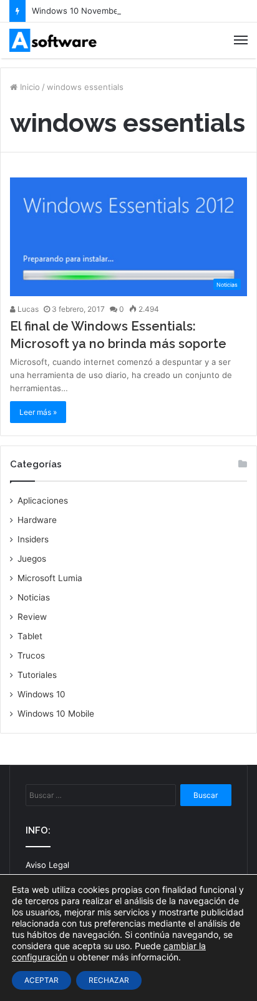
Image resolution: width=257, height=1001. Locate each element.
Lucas (27, 309)
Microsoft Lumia (49, 578)
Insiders (33, 539)
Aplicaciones (42, 500)
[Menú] (241, 40)
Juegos (31, 559)
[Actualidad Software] (53, 40)
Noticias (33, 597)
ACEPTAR (41, 980)
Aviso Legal (47, 865)
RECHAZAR (109, 980)
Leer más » (38, 412)
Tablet (29, 636)
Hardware (37, 520)
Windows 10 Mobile (55, 714)
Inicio (28, 87)
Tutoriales (37, 675)
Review (32, 617)
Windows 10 (41, 694)
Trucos (31, 655)
